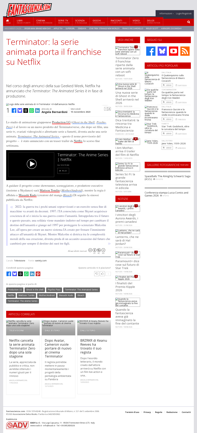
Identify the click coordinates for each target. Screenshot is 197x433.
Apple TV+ (58, 28)
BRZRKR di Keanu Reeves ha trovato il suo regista (93, 346)
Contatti (186, 412)
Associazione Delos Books (25, 414)
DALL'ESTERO (52, 330)
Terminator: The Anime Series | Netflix (82, 157)
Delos (153, 21)
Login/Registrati (184, 13)
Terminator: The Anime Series (22, 300)
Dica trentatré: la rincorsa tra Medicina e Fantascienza (127, 125)
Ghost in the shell (34, 289)
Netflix (78, 141)
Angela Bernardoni (54, 111)
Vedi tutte (184, 165)
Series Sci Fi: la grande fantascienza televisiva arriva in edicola (126, 181)
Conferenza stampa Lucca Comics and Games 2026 (166, 194)
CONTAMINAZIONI (169, 89)
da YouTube (63, 165)
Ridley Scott (152, 28)
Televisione (19, 260)
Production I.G (61, 122)
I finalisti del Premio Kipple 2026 (125, 286)
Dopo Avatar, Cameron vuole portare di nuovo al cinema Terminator (58, 348)
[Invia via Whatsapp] (31, 110)
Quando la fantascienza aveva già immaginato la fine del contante (127, 316)
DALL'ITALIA (166, 72)
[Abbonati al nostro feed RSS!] (185, 51)
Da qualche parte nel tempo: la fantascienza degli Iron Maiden (173, 95)
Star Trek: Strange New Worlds (104, 28)
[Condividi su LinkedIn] (37, 110)
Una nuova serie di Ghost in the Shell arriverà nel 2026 (127, 98)
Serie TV (63, 21)
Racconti (119, 21)
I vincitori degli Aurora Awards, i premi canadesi (126, 218)
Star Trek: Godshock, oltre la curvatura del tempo (175, 128)
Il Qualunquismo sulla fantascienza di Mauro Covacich (173, 78)
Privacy (147, 412)
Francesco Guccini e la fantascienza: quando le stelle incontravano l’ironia (175, 112)
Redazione (172, 412)
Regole (158, 412)
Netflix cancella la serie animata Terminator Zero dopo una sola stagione (22, 348)
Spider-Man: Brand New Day (37, 28)
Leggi (168, 85)
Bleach (67, 195)
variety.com (41, 260)
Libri (23, 21)
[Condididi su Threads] (25, 110)
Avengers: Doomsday (171, 28)
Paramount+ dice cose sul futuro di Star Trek (127, 264)
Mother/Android (72, 190)
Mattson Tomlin (50, 190)
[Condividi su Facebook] (14, 110)
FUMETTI (165, 123)
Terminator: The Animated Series (39, 136)
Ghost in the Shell (83, 122)
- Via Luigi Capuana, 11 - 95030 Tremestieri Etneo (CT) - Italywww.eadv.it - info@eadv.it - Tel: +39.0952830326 (62, 424)
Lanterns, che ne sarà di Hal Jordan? (127, 240)
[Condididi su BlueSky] (19, 110)
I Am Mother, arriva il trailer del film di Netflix (127, 151)
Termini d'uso (132, 412)
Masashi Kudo (28, 195)
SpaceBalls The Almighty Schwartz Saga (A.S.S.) (167, 178)
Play (64, 170)
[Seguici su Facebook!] (151, 51)
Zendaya (82, 28)
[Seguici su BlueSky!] (162, 51)
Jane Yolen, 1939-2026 (174, 143)
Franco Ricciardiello (132, 28)
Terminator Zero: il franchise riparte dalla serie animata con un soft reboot (127, 66)
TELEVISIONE (16, 330)
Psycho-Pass (54, 289)
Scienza (81, 21)
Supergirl (70, 28)
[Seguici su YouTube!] (173, 51)
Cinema (44, 21)
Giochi (99, 21)
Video (137, 21)
